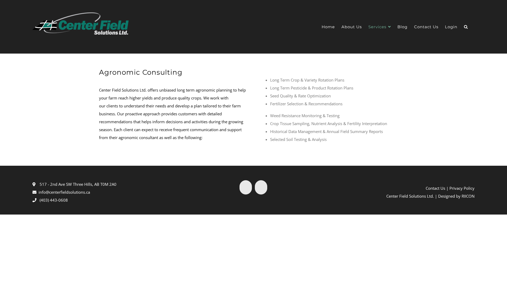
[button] (466, 26)
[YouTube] (261, 187)
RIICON (468, 196)
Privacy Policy (462, 188)
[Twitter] (246, 187)
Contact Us (435, 188)
